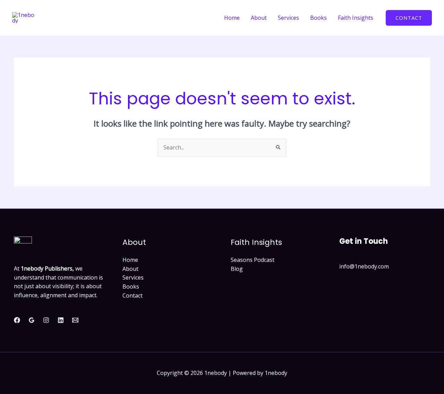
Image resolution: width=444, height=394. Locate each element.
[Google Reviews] (31, 320)
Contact (132, 295)
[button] (409, 18)
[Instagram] (46, 320)
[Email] (75, 320)
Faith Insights (355, 18)
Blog (237, 269)
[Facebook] (17, 320)
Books (318, 18)
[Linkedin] (61, 320)
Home (232, 18)
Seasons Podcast (252, 260)
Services (288, 18)
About (259, 18)
